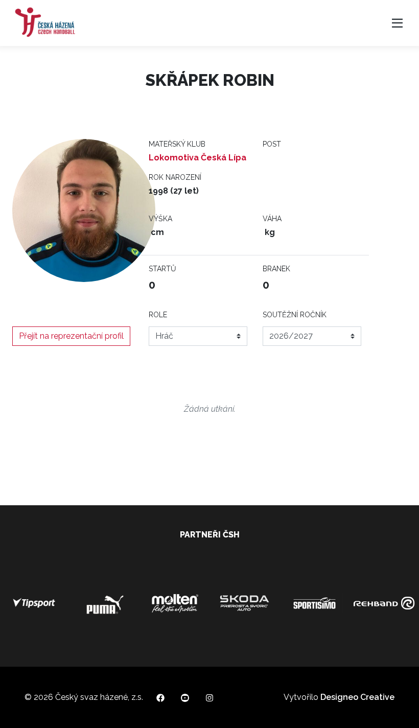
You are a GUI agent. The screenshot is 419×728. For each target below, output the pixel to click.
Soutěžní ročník (295, 315)
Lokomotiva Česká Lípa (197, 157)
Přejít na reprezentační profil (71, 336)
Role (158, 315)
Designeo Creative (357, 697)
